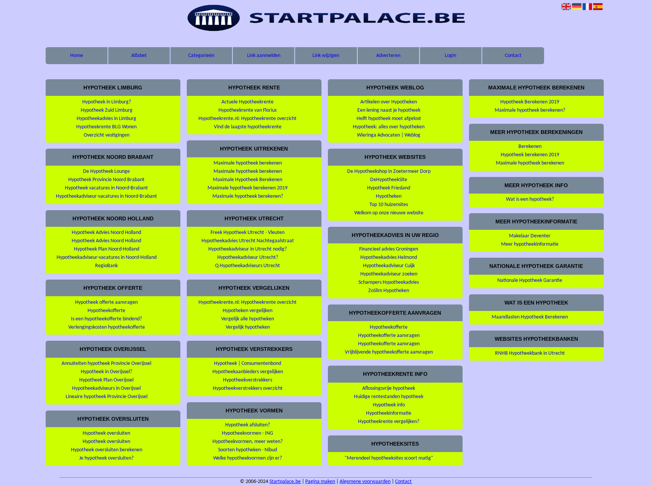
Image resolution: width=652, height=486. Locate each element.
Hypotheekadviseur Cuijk (389, 266)
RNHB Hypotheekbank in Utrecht (530, 353)
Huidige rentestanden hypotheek (388, 397)
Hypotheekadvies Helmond (388, 257)
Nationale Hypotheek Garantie (529, 280)
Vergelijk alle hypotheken (247, 319)
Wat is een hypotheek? (530, 199)
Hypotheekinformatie (388, 413)
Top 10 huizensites (388, 205)
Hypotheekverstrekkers (247, 380)
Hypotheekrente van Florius (247, 110)
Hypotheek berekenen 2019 (530, 155)
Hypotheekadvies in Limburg (106, 119)
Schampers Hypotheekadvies (388, 282)
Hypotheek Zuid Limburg (106, 110)
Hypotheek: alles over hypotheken (388, 127)
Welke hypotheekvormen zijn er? (247, 458)
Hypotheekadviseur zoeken (388, 274)
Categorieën (201, 55)
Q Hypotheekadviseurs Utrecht (247, 266)
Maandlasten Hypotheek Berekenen (530, 317)
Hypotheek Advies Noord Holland (106, 232)
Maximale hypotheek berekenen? (247, 196)
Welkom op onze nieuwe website (388, 213)
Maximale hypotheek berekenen (248, 163)
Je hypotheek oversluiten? (106, 458)
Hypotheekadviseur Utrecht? (247, 257)
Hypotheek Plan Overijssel (106, 380)
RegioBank (106, 266)
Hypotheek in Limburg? (106, 102)
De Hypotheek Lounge (106, 171)
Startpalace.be (285, 481)
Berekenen (529, 146)
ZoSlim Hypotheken (388, 291)
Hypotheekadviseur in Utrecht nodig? (247, 249)
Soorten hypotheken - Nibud (247, 450)
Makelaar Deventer (530, 236)
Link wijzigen (325, 55)
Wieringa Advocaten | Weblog (388, 135)
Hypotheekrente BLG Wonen (106, 127)
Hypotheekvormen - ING (247, 433)
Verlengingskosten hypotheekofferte (106, 327)
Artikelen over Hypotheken (388, 102)
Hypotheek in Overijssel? (106, 372)
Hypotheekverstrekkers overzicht (248, 388)
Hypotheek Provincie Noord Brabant (106, 180)
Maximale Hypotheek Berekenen (247, 180)
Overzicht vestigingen (106, 135)
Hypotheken (388, 196)
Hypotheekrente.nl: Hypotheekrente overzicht (247, 119)
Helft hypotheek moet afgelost (389, 119)
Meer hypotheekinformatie (529, 244)
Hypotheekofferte (106, 311)
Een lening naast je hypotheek (388, 110)
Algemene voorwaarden (365, 481)
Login (450, 55)
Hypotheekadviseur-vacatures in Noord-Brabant (106, 196)
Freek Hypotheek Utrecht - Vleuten (247, 232)
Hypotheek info (389, 405)
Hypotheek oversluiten (106, 433)
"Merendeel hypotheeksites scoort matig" (388, 458)
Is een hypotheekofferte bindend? (106, 319)
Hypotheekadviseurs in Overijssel (106, 388)
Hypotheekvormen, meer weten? (247, 441)
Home (76, 55)
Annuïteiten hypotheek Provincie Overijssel (106, 363)
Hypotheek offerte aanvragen (106, 302)
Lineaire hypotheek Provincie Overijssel (107, 397)
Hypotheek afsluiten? (247, 425)
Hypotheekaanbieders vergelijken (247, 372)
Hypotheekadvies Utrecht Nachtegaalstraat (247, 241)
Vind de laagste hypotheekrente (247, 127)
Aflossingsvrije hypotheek (388, 388)
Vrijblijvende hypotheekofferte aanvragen (389, 352)
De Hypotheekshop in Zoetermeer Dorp (389, 171)
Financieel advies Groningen (388, 249)
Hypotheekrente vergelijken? (388, 421)
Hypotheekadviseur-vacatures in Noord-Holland (107, 257)
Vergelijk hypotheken (248, 327)
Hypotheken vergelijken (247, 311)
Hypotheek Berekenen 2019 (529, 102)
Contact (513, 55)
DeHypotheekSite (388, 180)
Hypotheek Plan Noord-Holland (106, 249)
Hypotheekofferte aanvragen (389, 335)
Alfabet (139, 55)
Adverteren (388, 55)
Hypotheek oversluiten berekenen (106, 450)
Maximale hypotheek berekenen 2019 (248, 188)
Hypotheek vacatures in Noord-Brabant (106, 188)
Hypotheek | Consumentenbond (247, 363)
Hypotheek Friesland (388, 188)
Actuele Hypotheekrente (247, 102)
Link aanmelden (263, 55)
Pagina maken (320, 481)
